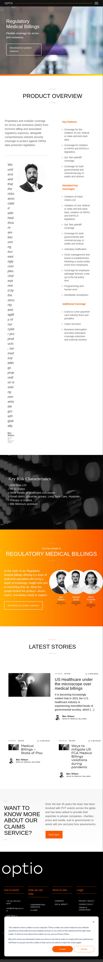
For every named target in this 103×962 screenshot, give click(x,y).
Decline (84, 949)
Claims (34, 910)
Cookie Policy (86, 904)
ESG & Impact (61, 904)
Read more (54, 834)
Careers (59, 901)
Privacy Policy (86, 901)
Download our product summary (21, 49)
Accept (62, 949)
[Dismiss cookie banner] (93, 922)
